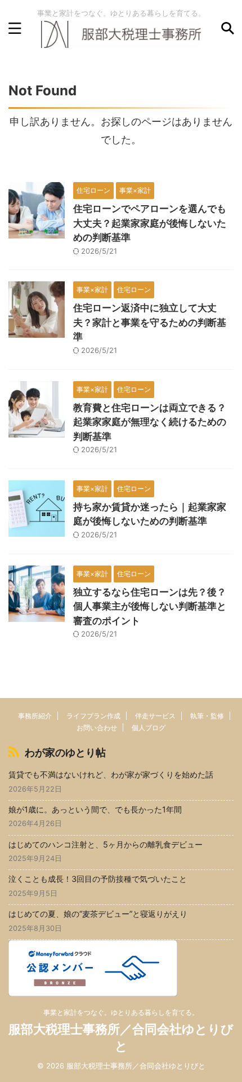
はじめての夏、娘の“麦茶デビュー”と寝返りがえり (97, 913)
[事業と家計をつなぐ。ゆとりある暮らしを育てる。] (121, 39)
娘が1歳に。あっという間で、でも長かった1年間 (95, 809)
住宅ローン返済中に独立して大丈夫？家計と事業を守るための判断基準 (149, 322)
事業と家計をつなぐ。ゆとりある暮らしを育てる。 (121, 1012)
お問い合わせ (97, 727)
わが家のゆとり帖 (65, 752)
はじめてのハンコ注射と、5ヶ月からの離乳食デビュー (105, 844)
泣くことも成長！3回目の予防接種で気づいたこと (97, 879)
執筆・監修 (207, 716)
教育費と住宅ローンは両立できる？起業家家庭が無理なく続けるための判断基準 (149, 422)
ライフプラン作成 (93, 716)
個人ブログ (148, 727)
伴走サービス (155, 716)
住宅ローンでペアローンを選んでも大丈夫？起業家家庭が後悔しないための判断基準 (149, 223)
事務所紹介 (35, 716)
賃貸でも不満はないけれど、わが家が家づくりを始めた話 (110, 774)
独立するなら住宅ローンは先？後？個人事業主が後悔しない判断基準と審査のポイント (149, 606)
